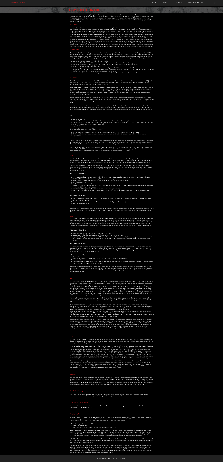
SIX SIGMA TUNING (18, 2)
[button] (165, 3)
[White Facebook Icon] (215, 3)
